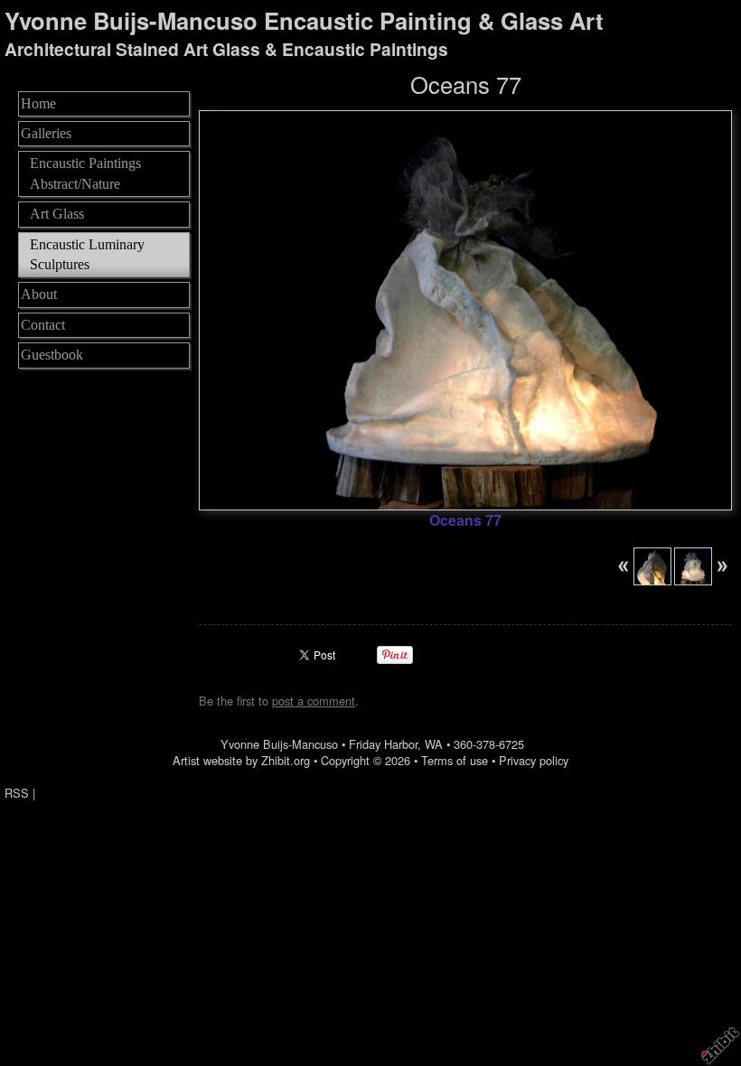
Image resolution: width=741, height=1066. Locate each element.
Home (38, 103)
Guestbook (52, 354)
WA (434, 744)
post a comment (313, 700)
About (39, 294)
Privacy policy (533, 760)
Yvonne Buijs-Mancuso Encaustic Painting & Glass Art (304, 20)
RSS (17, 792)
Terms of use (454, 760)
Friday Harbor (383, 744)
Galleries (46, 133)
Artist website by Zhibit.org (241, 760)
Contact (43, 324)
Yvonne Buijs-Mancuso (279, 744)
